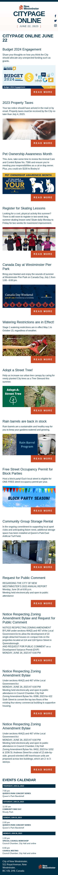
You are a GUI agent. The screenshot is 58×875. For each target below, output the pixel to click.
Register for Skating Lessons (24, 208)
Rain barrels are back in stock (25, 421)
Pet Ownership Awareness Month (27, 154)
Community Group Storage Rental (28, 521)
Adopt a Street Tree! (18, 370)
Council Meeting (10, 851)
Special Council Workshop (16, 841)
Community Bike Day (12, 809)
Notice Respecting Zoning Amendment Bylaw (22, 673)
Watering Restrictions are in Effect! (28, 322)
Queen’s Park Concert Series (17, 793)
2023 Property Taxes (18, 103)
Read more (43, 92)
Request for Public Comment (24, 578)
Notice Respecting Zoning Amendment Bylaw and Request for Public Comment (29, 618)
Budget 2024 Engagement (22, 49)
